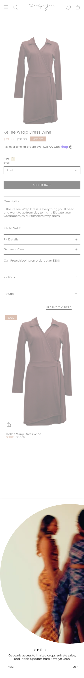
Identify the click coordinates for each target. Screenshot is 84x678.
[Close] (77, 528)
